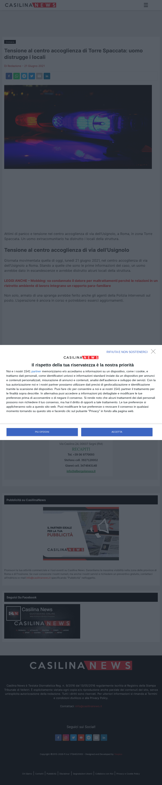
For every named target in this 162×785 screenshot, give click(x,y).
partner (36, 371)
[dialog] (81, 392)
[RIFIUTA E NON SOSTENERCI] (154, 352)
